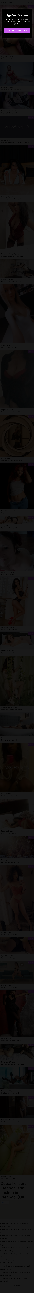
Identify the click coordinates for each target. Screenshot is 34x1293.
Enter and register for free (17, 30)
